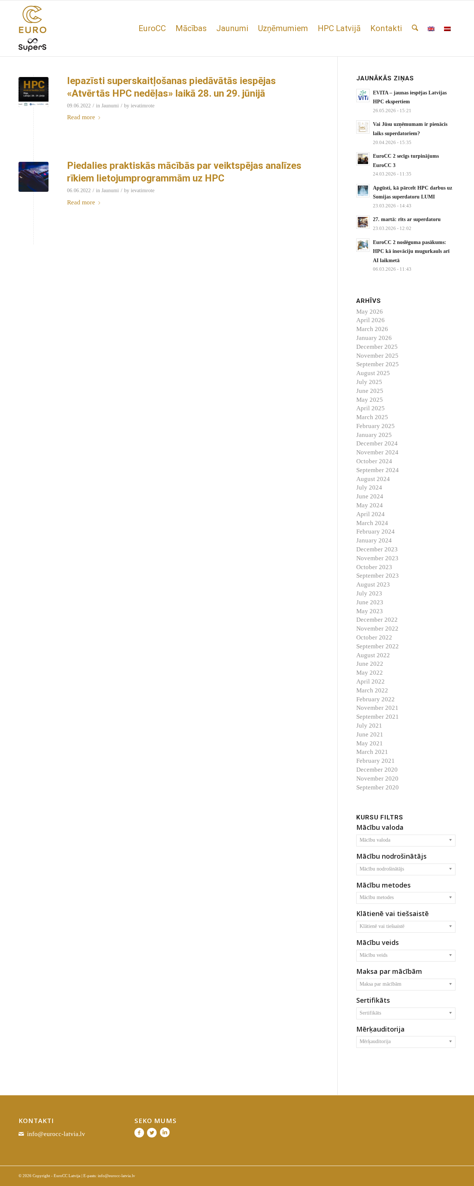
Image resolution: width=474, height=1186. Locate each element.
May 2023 (369, 611)
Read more (81, 117)
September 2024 (377, 470)
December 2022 (377, 619)
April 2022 (370, 681)
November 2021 (377, 707)
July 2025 (369, 381)
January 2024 (374, 540)
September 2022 (377, 646)
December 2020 (377, 769)
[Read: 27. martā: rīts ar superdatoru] (363, 222)
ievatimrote (142, 105)
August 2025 (373, 373)
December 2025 (377, 346)
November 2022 (377, 628)
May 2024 (369, 505)
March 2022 (372, 690)
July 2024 (369, 487)
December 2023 (377, 549)
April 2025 (370, 408)
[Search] (415, 28)
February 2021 (375, 760)
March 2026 (372, 329)
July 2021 (369, 725)
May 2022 (369, 672)
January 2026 (374, 337)
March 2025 (372, 417)
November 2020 (377, 778)
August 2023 (373, 584)
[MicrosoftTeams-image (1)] (34, 177)
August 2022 (373, 655)
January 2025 (374, 434)
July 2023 (369, 593)
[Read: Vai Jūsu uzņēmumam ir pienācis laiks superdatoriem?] (363, 127)
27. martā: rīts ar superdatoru (407, 219)
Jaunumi (110, 105)
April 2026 (370, 320)
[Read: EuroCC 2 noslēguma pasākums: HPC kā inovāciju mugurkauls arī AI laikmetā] (363, 245)
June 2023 (369, 602)
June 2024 (369, 496)
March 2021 (372, 751)
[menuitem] (152, 28)
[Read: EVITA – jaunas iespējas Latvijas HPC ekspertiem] (363, 95)
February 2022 (375, 699)
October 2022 (374, 637)
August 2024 (373, 478)
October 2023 (374, 567)
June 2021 (369, 734)
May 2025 (369, 399)
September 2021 (377, 716)
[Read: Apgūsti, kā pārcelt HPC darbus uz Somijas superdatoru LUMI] (363, 190)
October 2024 (374, 461)
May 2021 (369, 743)
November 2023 (377, 558)
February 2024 (375, 531)
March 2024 (372, 523)
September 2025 (377, 364)
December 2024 (377, 443)
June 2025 (369, 390)
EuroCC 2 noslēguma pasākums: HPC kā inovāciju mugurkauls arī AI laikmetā (411, 251)
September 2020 (377, 787)
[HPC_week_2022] (34, 92)
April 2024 (370, 514)
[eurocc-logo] (32, 28)
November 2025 (377, 355)
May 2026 (369, 311)
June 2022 (369, 663)
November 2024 (377, 452)
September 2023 (377, 575)
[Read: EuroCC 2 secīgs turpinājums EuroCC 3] (363, 159)
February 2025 (375, 426)
